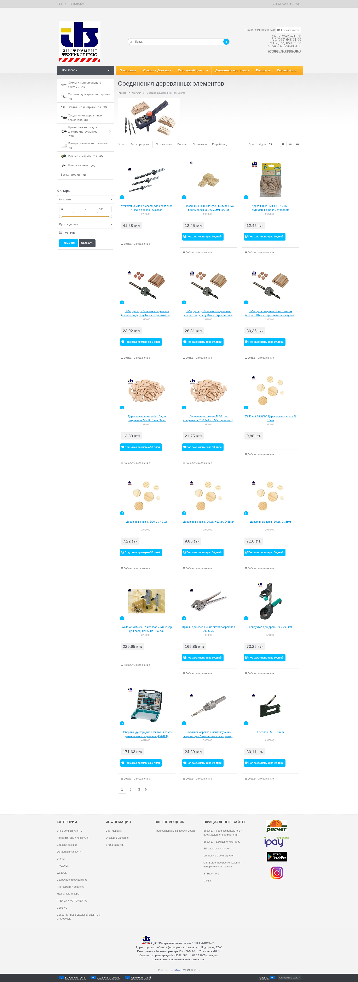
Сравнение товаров (108, 977)
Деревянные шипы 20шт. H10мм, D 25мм (208, 521)
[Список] (290, 144)
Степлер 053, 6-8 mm (270, 732)
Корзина (263, 977)
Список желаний (141, 977)
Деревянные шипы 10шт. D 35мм (270, 521)
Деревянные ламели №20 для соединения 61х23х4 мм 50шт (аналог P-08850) (208, 420)
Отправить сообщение (284, 50)
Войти (62, 3)
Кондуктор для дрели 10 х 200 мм (270, 627)
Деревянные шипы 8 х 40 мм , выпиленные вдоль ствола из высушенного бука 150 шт (270, 210)
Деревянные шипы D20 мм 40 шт (146, 521)
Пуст (296, 3)
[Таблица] (298, 144)
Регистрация (77, 3)
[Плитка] (283, 144)
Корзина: (290, 30)
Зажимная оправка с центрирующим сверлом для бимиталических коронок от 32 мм (209, 736)
